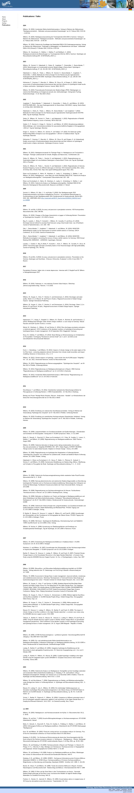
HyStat (4, 23)
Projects (4, 21)
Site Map (130, 789)
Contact (118, 789)
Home (3, 9)
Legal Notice (9, 9)
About (4, 19)
